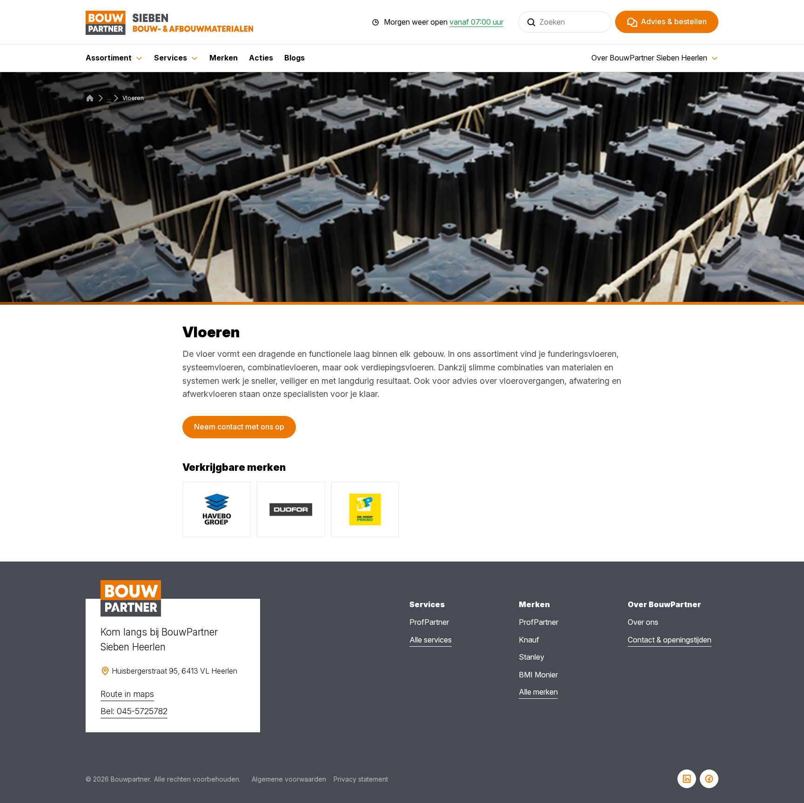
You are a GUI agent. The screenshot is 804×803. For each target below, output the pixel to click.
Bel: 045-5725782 (134, 711)
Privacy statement (361, 779)
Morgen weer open (443, 22)
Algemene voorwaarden (289, 779)
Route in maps (127, 694)
